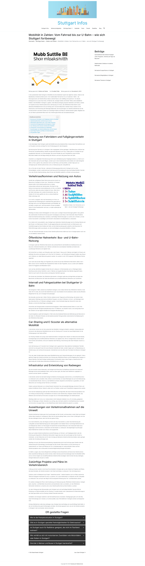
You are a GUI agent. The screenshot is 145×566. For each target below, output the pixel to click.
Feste (82, 28)
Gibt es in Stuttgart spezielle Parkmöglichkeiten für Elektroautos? (55, 522)
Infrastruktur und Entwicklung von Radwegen (41, 127)
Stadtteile (77, 28)
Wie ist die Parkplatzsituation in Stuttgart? (46, 518)
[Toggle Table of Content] (56, 117)
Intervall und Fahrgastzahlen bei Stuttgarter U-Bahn (43, 124)
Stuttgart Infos (72, 23)
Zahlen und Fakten (43, 91)
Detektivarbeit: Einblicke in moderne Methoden (104, 64)
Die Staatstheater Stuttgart (36, 552)
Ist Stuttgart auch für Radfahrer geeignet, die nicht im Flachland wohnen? (54, 528)
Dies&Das (94, 28)
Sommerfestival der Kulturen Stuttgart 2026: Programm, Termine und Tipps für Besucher (105, 56)
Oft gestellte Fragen (35, 132)
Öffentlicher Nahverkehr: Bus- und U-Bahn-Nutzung (43, 122)
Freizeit (88, 28)
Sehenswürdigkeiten (56, 28)
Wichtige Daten (67, 28)
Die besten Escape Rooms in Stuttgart (104, 70)
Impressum (74, 563)
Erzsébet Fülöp (55, 91)
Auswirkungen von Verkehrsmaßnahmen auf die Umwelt (44, 129)
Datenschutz (80, 563)
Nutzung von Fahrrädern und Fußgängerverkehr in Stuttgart (44, 119)
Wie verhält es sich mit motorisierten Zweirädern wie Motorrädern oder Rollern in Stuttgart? (55, 536)
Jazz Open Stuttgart (79, 552)
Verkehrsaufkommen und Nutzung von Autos (41, 120)
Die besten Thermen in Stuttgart (103, 80)
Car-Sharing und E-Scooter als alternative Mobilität (42, 125)
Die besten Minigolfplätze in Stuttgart (104, 75)
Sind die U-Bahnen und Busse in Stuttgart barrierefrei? (51, 543)
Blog (100, 28)
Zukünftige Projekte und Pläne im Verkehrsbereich (42, 130)
